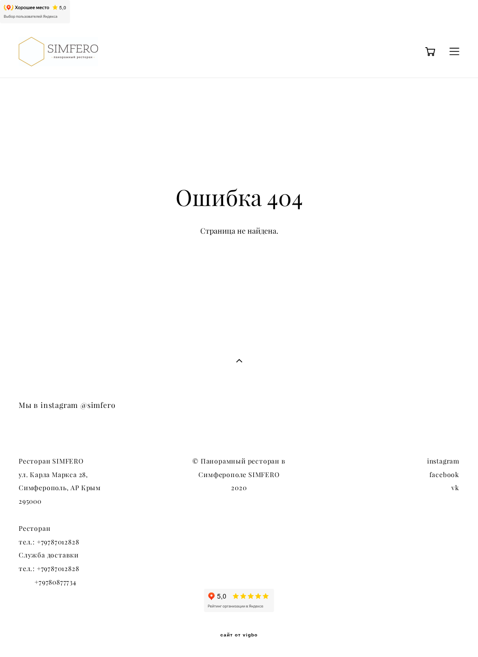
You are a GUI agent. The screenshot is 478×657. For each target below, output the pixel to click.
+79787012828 (58, 542)
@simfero (97, 405)
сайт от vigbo (239, 635)
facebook (444, 475)
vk (455, 488)
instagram (443, 461)
